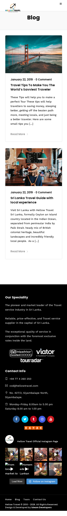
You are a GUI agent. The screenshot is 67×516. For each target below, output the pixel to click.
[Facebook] (16, 419)
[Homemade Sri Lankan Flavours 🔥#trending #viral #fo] (26, 469)
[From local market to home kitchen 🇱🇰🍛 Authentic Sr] (11, 469)
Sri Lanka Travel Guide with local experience (31, 200)
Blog (17, 499)
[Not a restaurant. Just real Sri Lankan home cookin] (26, 454)
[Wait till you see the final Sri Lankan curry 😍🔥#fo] (11, 454)
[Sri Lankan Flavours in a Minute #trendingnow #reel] (55, 469)
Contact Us (39, 499)
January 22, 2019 (21, 79)
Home (8, 499)
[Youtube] (50, 419)
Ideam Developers (41, 507)
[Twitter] (24, 419)
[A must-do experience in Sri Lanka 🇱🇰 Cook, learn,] (40, 454)
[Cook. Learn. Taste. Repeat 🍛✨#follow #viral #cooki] (55, 454)
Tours (26, 499)
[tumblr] (33, 419)
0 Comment (44, 79)
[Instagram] (42, 419)
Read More (17, 134)
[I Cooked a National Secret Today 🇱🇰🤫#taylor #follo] (40, 469)
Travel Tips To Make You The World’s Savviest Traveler (32, 87)
